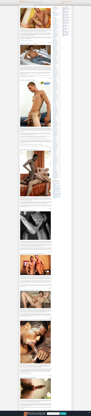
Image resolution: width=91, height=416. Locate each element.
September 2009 (55, 177)
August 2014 (55, 114)
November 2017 (55, 96)
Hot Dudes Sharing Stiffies (56, 188)
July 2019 (54, 77)
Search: (63, 3)
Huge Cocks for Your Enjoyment (28, 377)
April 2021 (54, 57)
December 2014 (55, 109)
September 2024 (55, 28)
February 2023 (55, 41)
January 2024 (55, 32)
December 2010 (55, 159)
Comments (69, 1)
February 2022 (55, 50)
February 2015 (55, 107)
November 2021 (55, 54)
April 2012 (54, 140)
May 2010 (54, 167)
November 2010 (55, 160)
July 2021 (54, 56)
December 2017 (55, 95)
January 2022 (55, 51)
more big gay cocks (45, 242)
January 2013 (55, 129)
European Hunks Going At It (57, 193)
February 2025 (55, 24)
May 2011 (54, 153)
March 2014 (54, 120)
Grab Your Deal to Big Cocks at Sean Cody (31, 290)
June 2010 (54, 166)
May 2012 (54, 139)
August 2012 (55, 135)
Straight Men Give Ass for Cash (28, 7)
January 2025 (55, 25)
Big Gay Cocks (23, 1)
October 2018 (55, 87)
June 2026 (54, 18)
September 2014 (55, 113)
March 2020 (54, 69)
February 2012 (55, 142)
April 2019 (54, 80)
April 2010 (54, 168)
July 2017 (54, 100)
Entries (64, 1)
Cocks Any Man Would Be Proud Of (56, 197)
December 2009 (55, 173)
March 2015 (54, 106)
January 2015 (55, 108)
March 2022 (54, 49)
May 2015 (54, 103)
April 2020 (54, 68)
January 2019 (55, 83)
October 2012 (55, 133)
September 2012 (55, 134)
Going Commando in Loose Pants (28, 44)
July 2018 (54, 90)
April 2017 (54, 102)
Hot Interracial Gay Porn (56, 187)
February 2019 (55, 82)
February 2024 (55, 31)
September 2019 (55, 75)
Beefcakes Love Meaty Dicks (56, 182)
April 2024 (54, 30)
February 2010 (55, 171)
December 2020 (55, 61)
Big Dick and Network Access (27, 80)
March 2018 (54, 93)
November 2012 (55, 132)
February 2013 (55, 128)
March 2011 (54, 155)
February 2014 (55, 121)
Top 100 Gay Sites (55, 15)
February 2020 (55, 70)
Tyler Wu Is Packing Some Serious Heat (56, 195)
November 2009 (55, 174)
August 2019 (55, 76)
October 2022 (55, 44)
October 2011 (55, 147)
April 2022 (54, 48)
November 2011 (55, 146)
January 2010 (55, 172)
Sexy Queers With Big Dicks (27, 210)
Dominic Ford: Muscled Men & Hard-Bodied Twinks (33, 253)
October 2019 (55, 74)
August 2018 (55, 89)
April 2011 (54, 154)
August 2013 (55, 126)
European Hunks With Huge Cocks (56, 190)
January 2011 (55, 158)
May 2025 (54, 23)
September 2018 (55, 88)
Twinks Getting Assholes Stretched (29, 149)
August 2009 (55, 178)
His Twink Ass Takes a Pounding (56, 184)
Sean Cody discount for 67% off (30, 309)
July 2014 (54, 115)
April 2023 (54, 38)
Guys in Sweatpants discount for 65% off (35, 72)
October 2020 (55, 62)
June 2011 (54, 152)
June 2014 (54, 116)
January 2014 (55, 122)
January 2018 (55, 94)
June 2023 (54, 37)
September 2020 (55, 63)
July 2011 (54, 151)
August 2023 (55, 36)
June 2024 (54, 29)
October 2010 (55, 161)
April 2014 (54, 119)
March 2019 (54, 81)
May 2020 (54, 67)
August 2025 (55, 22)
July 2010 (54, 165)
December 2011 (55, 145)
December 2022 (55, 42)
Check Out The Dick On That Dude (56, 186)
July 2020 (54, 64)
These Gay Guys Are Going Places (57, 192)
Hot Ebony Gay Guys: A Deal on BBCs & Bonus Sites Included (36, 319)
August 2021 (55, 55)
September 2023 (55, 35)
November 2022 (55, 43)
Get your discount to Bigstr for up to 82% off (26, 40)
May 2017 (54, 101)
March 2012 (54, 141)
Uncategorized (55, 9)
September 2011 (55, 148)
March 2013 (54, 127)
